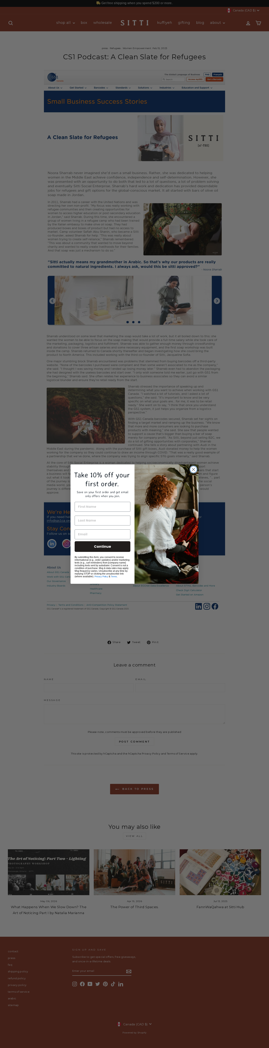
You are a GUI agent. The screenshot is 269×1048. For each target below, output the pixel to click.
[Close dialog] (193, 469)
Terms (114, 576)
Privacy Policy (101, 576)
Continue (102, 546)
